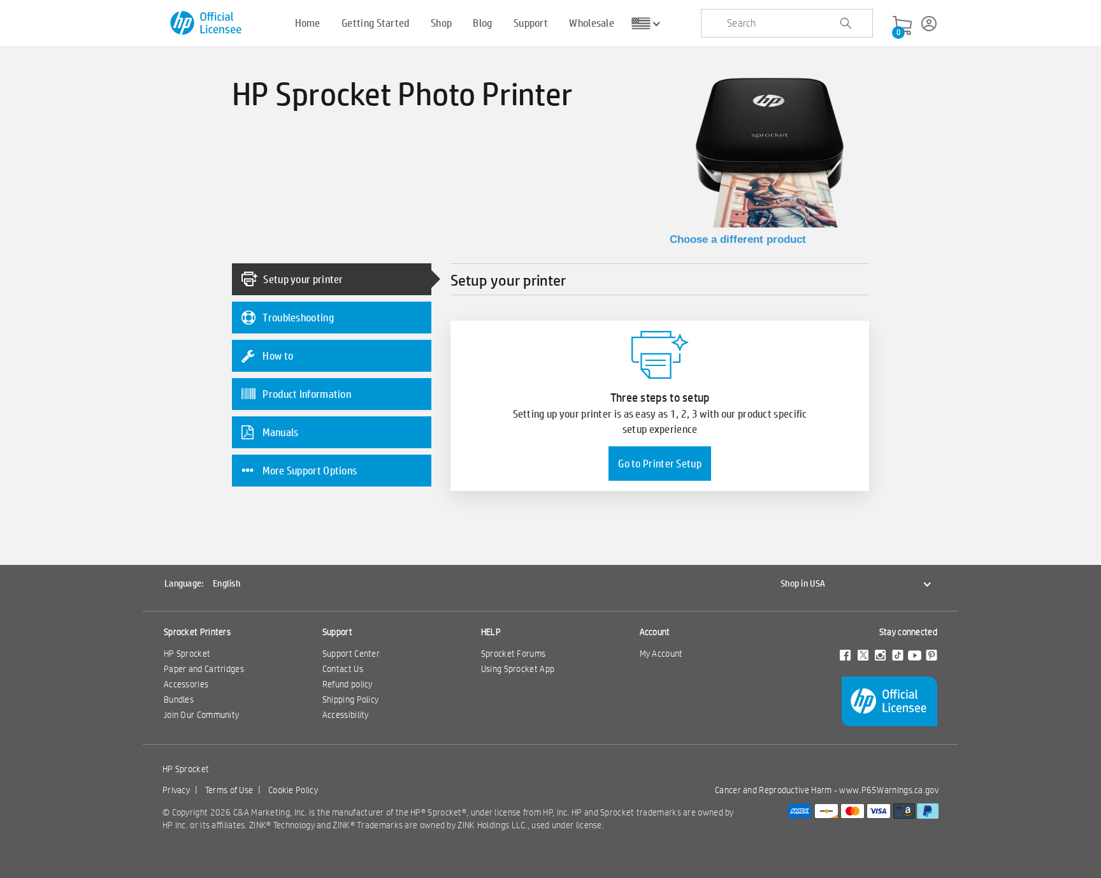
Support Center (351, 653)
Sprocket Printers (197, 632)
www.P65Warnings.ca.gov (889, 790)
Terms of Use (229, 790)
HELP (491, 632)
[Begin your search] (845, 23)
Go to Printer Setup (660, 463)
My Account (661, 653)
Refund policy (347, 684)
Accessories (186, 684)
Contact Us (342, 669)
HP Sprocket (187, 653)
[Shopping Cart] (902, 26)
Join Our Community (201, 715)
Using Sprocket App (517, 669)
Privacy (176, 790)
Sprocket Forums (513, 653)
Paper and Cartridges (204, 669)
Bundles (179, 699)
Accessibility (345, 715)
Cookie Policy (293, 790)
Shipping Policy (350, 699)
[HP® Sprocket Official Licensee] (207, 23)
